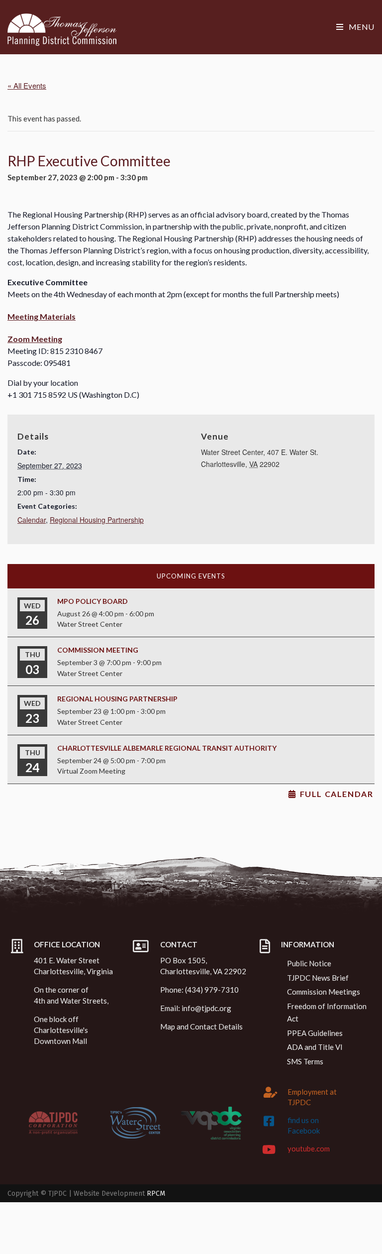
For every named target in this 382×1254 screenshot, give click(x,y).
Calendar (31, 520)
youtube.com (308, 1148)
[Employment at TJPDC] (270, 1092)
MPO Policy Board (92, 601)
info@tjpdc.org (206, 1008)
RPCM (156, 1193)
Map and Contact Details (201, 1026)
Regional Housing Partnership (97, 520)
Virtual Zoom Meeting (91, 771)
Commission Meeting (97, 650)
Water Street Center (89, 624)
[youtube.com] (269, 1149)
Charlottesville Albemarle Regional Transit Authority (167, 748)
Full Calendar (337, 794)
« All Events (26, 85)
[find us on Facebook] (269, 1121)
